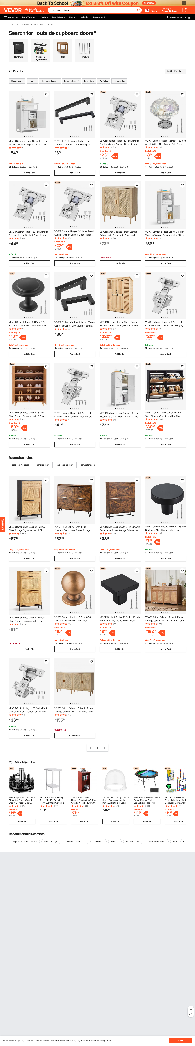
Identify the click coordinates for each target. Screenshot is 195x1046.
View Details (74, 735)
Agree (180, 1040)
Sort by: (170, 71)
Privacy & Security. (106, 1040)
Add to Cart (29, 172)
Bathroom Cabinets (46, 24)
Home (11, 24)
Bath (18, 24)
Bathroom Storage (29, 24)
